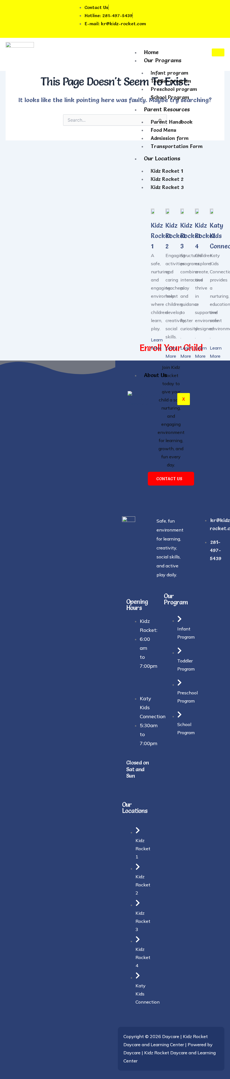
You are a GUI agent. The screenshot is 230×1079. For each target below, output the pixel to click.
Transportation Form (177, 146)
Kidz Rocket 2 (167, 179)
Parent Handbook (172, 122)
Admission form (169, 138)
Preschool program (174, 89)
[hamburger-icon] (218, 52)
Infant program (169, 73)
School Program (170, 97)
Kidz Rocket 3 (167, 187)
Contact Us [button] (169, 478)
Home (151, 52)
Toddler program (171, 81)
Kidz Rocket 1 (167, 171)
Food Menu (163, 130)
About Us (155, 375)
